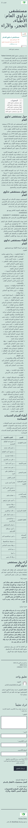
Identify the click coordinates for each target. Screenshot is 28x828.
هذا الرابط (4, 217)
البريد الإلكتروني (22, 741)
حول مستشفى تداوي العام (15, 103)
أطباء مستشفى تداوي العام (14, 107)
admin (21, 664)
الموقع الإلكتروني (22, 750)
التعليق (24, 714)
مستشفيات (19, 666)
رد (26, 698)
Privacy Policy (23, 818)
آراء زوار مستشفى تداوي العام (14, 111)
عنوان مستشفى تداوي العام (14, 105)
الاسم (25, 732)
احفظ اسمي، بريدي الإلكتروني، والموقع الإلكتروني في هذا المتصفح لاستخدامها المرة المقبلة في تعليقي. (14, 761)
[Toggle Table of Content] (20, 100)
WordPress (15, 822)
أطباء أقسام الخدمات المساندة (14, 109)
